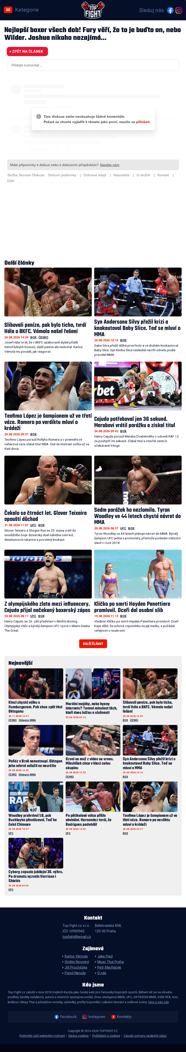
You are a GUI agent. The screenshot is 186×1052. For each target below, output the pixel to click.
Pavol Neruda (75, 973)
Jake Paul (105, 956)
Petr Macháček (109, 967)
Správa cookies (78, 1035)
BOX (33, 337)
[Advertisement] (93, 222)
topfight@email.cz (76, 937)
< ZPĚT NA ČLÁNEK (26, 51)
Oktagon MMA (27, 720)
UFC (33, 525)
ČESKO (43, 337)
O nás (101, 973)
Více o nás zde (158, 1002)
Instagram (96, 1017)
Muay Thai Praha (110, 962)
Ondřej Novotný (77, 962)
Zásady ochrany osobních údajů (145, 1035)
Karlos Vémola (76, 956)
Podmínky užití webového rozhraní (42, 1035)
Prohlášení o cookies (106, 1035)
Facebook (68, 1017)
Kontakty (124, 1017)
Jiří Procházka (76, 967)
